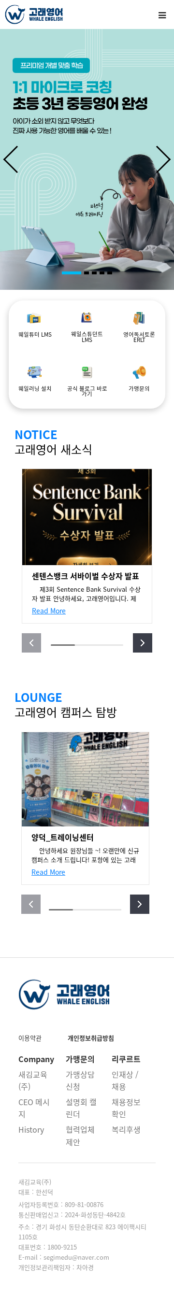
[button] (142, 643)
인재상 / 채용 (125, 1080)
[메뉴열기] (162, 14)
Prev (9, 159)
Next (164, 159)
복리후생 (126, 1129)
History (31, 1129)
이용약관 (30, 1037)
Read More (49, 610)
